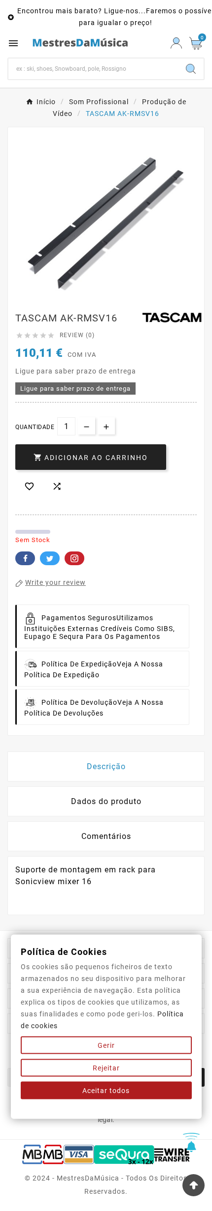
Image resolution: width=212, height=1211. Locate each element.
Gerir (106, 1045)
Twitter (50, 558)
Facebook (25, 558)
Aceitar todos (106, 1091)
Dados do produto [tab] (106, 801)
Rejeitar (106, 1068)
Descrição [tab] (106, 766)
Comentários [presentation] (106, 836)
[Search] (191, 68)
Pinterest (74, 558)
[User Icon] (176, 43)
